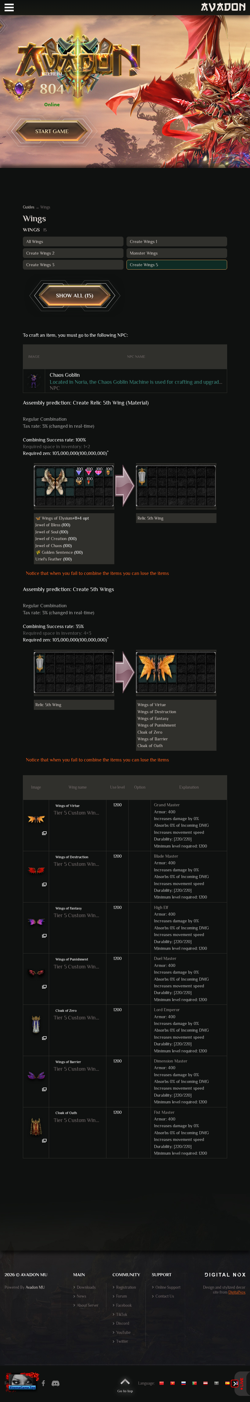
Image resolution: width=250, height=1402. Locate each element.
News (81, 1296)
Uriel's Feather (48, 559)
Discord (122, 1323)
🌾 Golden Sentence (54, 552)
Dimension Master (171, 1061)
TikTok (121, 1314)
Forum (121, 1296)
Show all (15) (74, 295)
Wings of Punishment (157, 725)
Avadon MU (35, 1287)
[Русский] (185, 1383)
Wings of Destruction (157, 711)
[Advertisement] (125, 1215)
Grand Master (167, 804)
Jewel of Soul (46, 531)
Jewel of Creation (51, 538)
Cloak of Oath (150, 745)
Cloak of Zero (150, 732)
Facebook (124, 1305)
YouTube (123, 1332)
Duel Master (165, 958)
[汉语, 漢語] (164, 1383)
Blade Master (166, 856)
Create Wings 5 (144, 264)
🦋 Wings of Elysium (54, 518)
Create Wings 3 (40, 264)
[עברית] (217, 1383)
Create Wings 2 (40, 253)
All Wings (34, 241)
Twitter (122, 1341)
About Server (87, 1305)
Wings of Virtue (152, 704)
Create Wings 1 (143, 241)
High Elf (161, 907)
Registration (126, 1287)
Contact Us (164, 1296)
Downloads (86, 1287)
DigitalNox (236, 1292)
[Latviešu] (207, 1383)
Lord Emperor (167, 1009)
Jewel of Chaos (48, 545)
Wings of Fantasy (153, 718)
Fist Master (164, 1112)
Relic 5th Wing (150, 518)
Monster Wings (144, 253)
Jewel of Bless (47, 524)
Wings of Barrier (153, 738)
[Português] (196, 1383)
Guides (28, 207)
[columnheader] (34, 357)
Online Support (167, 1287)
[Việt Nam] (174, 1383)
